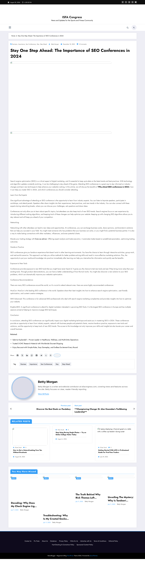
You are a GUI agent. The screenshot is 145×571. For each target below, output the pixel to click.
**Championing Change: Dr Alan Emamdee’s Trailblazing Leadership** (101, 410)
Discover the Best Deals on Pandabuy (53, 409)
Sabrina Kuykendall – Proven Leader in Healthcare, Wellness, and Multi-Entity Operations (45, 340)
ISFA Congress (72, 17)
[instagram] (132, 2)
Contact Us (28, 541)
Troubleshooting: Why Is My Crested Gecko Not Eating (55, 517)
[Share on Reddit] (41, 355)
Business (14, 44)
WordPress (70, 556)
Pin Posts (36, 541)
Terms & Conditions (100, 541)
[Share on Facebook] (17, 355)
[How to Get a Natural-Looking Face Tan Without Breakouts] (29, 436)
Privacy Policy (63, 541)
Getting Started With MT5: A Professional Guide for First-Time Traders (113, 451)
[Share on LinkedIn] (27, 355)
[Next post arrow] (134, 409)
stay (38, 44)
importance (21, 44)
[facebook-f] (123, 2)
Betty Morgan (55, 44)
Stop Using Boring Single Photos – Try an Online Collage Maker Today (71, 433)
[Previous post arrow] (11, 409)
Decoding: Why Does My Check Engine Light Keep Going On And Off (24, 504)
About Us (45, 541)
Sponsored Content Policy (85, 545)
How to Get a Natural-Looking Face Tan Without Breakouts (27, 451)
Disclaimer (53, 541)
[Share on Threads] (51, 355)
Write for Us (74, 541)
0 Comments (83, 44)
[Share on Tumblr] (46, 355)
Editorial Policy (113, 541)
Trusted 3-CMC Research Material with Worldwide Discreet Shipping (38, 343)
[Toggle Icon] (9, 27)
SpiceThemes (94, 556)
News (14, 478)
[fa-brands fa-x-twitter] (126, 2)
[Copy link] (57, 355)
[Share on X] (22, 355)
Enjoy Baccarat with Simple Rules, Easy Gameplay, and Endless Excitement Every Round (45, 347)
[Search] (127, 27)
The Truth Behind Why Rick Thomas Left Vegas (88, 496)
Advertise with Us (85, 541)
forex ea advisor (41, 239)
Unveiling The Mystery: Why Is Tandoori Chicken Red (121, 499)
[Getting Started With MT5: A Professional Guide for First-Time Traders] (115, 430)
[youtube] (136, 2)
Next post (78, 405)
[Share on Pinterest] (36, 355)
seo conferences (31, 44)
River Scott (18, 447)
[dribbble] (129, 2)
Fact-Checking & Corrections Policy (63, 545)
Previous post (66, 405)
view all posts (43, 394)
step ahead (43, 44)
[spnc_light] (134, 27)
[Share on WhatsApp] (32, 355)
